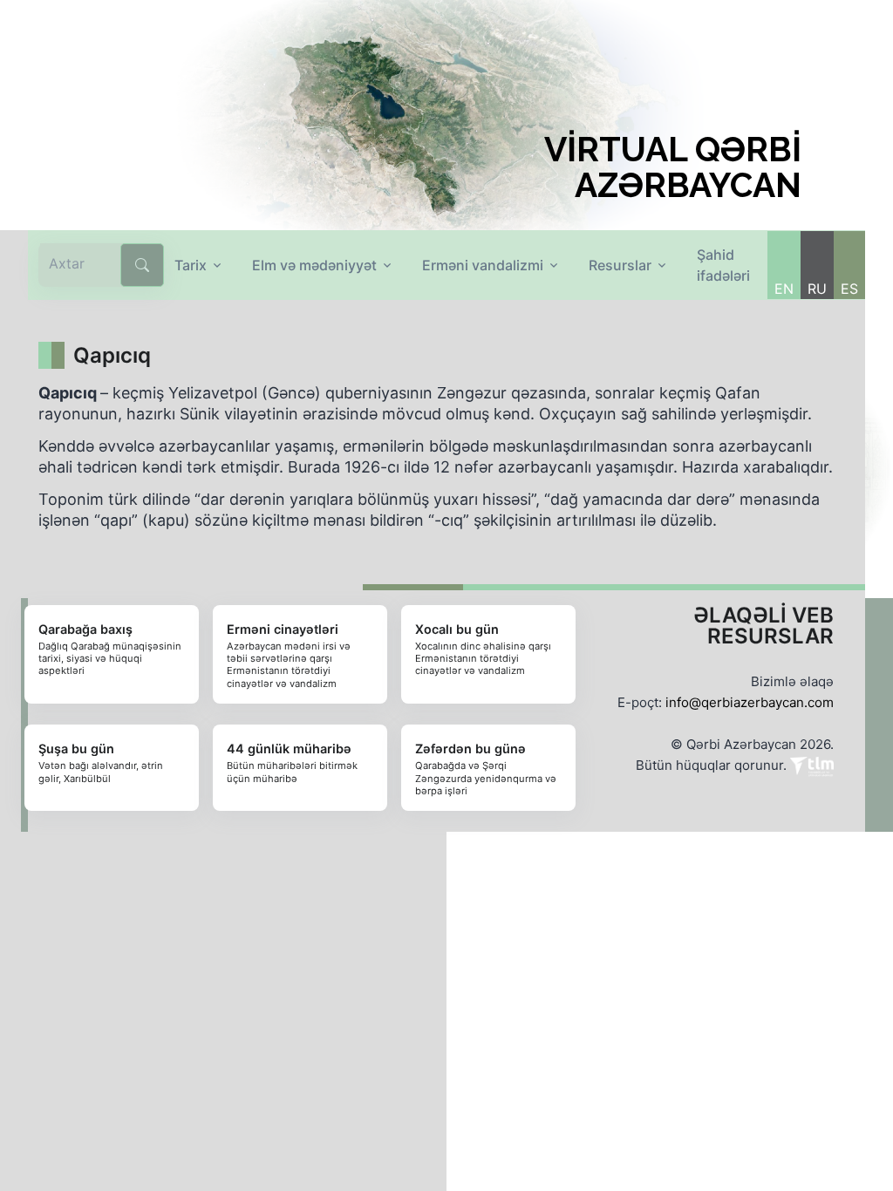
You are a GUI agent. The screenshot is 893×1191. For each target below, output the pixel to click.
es (849, 288)
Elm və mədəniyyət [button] (314, 265)
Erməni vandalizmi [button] (482, 265)
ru (817, 288)
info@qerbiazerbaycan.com (749, 702)
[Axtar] (142, 265)
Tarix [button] (190, 265)
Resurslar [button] (620, 265)
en (784, 288)
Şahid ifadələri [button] (723, 265)
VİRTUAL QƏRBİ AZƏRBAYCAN (672, 167)
